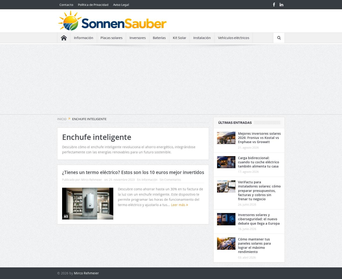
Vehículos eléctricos (233, 38)
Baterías (159, 38)
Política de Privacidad (93, 5)
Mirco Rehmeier (91, 179)
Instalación (202, 38)
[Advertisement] (171, 81)
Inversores (138, 38)
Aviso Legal (121, 5)
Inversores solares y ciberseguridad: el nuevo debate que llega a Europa (259, 219)
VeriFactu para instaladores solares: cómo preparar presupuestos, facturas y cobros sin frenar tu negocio (259, 190)
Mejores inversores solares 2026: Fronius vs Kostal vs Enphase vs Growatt (259, 137)
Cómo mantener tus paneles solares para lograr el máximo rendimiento (254, 245)
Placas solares (111, 38)
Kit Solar (179, 38)
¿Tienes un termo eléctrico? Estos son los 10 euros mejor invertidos (133, 172)
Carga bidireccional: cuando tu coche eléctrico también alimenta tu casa (258, 162)
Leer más (178, 205)
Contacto (66, 5)
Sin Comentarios (170, 179)
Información (83, 38)
